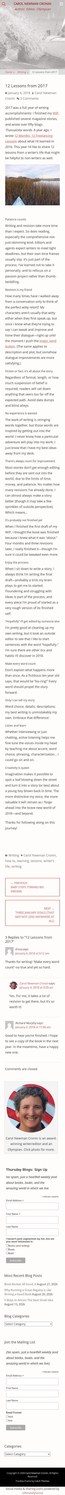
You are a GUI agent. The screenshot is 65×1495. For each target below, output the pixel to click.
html (10, 1416)
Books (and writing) (18, 1245)
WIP (55, 113)
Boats (11, 1249)
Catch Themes (42, 1481)
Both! (11, 1253)
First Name (13, 1214)
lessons (36, 861)
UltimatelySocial (32, 1493)
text (10, 1420)
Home (9, 72)
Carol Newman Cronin (32, 4)
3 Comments (29, 98)
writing (16, 866)
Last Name (12, 1226)
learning (23, 861)
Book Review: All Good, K (20, 1284)
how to (10, 861)
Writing (23, 72)
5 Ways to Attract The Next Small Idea (28, 1300)
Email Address (15, 1200)
